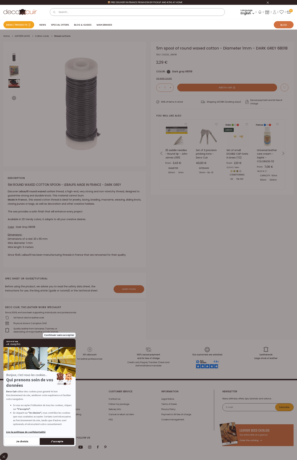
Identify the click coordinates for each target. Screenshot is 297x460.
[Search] (54, 12)
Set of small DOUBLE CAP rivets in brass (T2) (237, 153)
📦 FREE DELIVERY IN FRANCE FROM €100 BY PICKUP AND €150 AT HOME (145, 2)
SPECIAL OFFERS (60, 24)
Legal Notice (167, 398)
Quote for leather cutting (68, 414)
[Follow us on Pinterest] (105, 447)
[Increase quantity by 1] (172, 87)
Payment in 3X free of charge (176, 414)
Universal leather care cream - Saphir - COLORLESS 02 (267, 155)
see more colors (164, 78)
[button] (260, 13)
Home (6, 36)
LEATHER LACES (22, 36)
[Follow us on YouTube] (80, 447)
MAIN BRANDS (104, 24)
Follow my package (119, 404)
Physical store (63, 419)
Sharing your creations (68, 409)
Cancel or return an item (121, 414)
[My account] (274, 12)
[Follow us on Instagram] (89, 447)
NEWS (42, 24)
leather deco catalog (255, 430)
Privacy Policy (168, 409)
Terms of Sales (169, 404)
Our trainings (63, 398)
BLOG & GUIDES (82, 24)
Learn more (129, 289)
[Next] (14, 98)
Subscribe (284, 407)
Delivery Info (115, 409)
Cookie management (172, 419)
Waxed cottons (62, 36)
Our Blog (60, 404)
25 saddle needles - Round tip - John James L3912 (176, 153)
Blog (283, 25)
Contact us (114, 398)
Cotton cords (42, 36)
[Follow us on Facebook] (97, 447)
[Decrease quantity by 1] (158, 87)
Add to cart (226, 87)
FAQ (111, 419)
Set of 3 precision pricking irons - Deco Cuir (206, 153)
